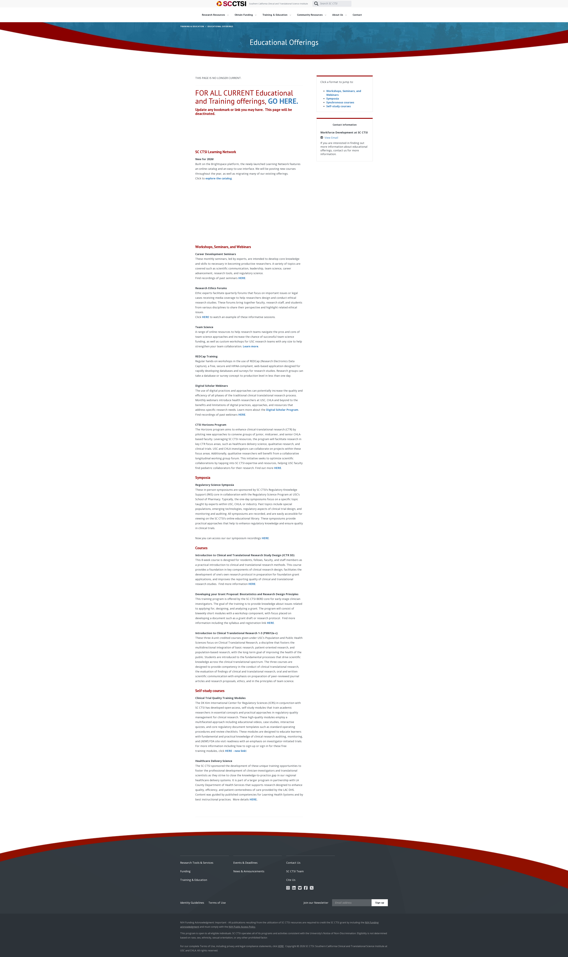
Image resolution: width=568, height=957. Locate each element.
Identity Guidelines (192, 902)
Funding (185, 871)
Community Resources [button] (310, 14)
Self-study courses (338, 106)
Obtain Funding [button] (244, 14)
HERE (205, 317)
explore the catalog (218, 178)
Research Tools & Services (196, 862)
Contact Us (293, 862)
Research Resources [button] (214, 14)
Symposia (332, 98)
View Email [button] (331, 137)
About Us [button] (338, 14)
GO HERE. (283, 101)
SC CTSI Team (295, 871)
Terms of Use (217, 902)
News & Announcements (248, 871)
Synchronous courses (340, 102)
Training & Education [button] (275, 14)
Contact (357, 14)
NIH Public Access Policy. (242, 926)
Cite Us (290, 880)
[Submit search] (316, 4)
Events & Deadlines (245, 862)
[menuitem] (216, 14)
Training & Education (193, 880)
